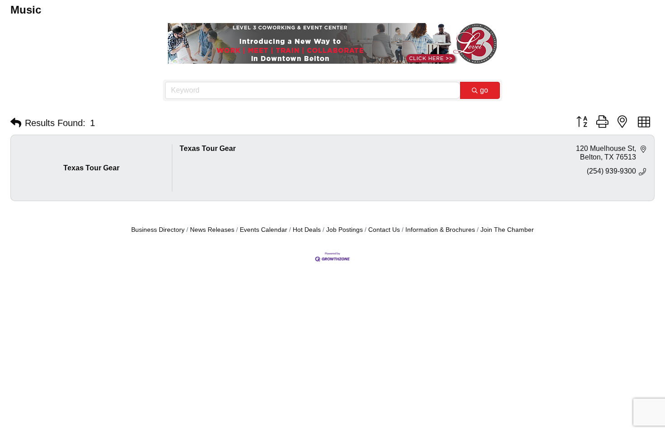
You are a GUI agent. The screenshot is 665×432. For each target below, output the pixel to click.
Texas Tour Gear (208, 148)
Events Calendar (263, 229)
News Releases (212, 229)
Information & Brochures (440, 229)
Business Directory (158, 229)
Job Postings (344, 229)
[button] (15, 123)
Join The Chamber (507, 229)
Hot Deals (307, 229)
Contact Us (384, 229)
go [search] (484, 90)
